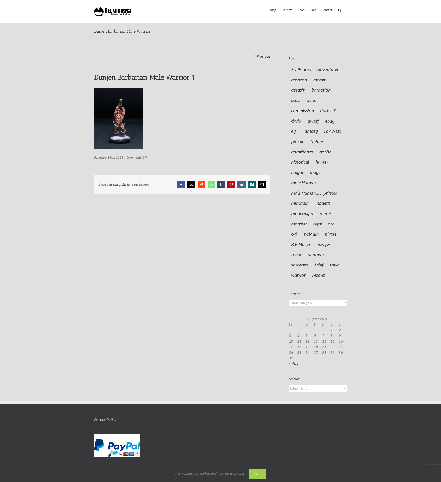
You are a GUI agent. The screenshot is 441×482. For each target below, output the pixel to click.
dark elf (327, 110)
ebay (329, 121)
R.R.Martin (301, 244)
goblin (325, 152)
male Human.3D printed (314, 193)
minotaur (300, 203)
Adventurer (328, 69)
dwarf (313, 121)
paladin (311, 234)
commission (302, 110)
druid (296, 121)
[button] (339, 9)
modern (322, 203)
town (335, 265)
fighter (317, 141)
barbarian (321, 90)
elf (293, 131)
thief (319, 265)
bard (295, 100)
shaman (316, 254)
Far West (332, 131)
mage (315, 172)
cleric (311, 100)
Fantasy (310, 131)
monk (325, 213)
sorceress (299, 265)
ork (294, 234)
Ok (257, 474)
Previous (263, 56)
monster (299, 224)
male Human (303, 182)
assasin (298, 90)
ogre (317, 224)
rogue (296, 254)
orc (331, 224)
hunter (322, 162)
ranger (324, 244)
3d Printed (301, 69)
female (297, 141)
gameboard (302, 152)
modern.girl (302, 213)
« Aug (293, 364)
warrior (298, 275)
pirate (330, 234)
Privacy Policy (105, 420)
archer (319, 80)
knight (297, 172)
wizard (318, 275)
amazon (299, 80)
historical (300, 162)
